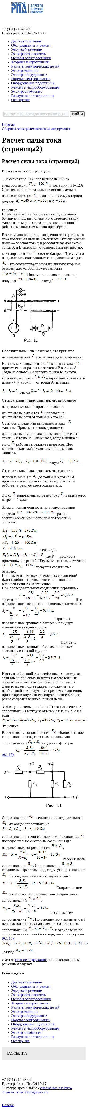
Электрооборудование (29, 75)
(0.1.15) (8, 938)
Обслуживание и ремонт (31, 45)
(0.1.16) (8, 755)
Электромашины (24, 70)
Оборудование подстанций (33, 83)
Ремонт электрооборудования (35, 87)
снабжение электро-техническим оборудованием (37, 1090)
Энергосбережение (26, 49)
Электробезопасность (28, 54)
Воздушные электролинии (32, 96)
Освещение (20, 100)
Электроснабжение (26, 91)
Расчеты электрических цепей (35, 66)
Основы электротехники (31, 58)
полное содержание (31, 960)
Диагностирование (26, 41)
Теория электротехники (30, 62)
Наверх (8, 1105)
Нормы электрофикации (30, 79)
